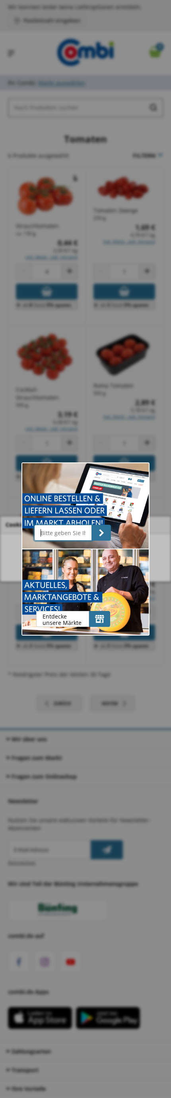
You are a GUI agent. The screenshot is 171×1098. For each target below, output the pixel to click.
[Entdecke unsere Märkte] (99, 619)
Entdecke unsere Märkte (62, 619)
